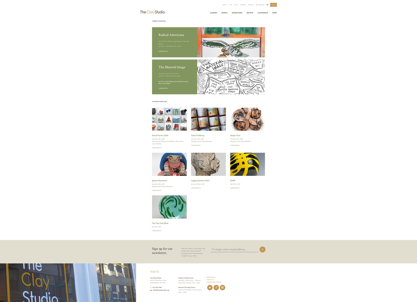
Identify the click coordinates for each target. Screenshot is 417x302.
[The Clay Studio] (152, 10)
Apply (236, 4)
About (225, 4)
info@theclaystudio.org (161, 290)
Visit (230, 4)
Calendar (261, 4)
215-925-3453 (157, 287)
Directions (210, 277)
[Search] (267, 5)
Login (274, 5)
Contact (251, 4)
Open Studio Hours (213, 282)
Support (243, 4)
